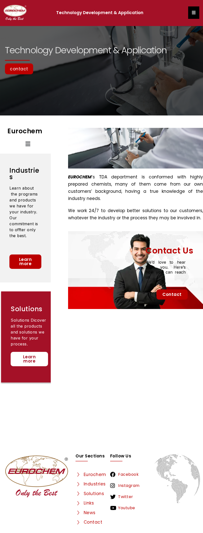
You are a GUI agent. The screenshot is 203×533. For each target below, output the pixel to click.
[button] (28, 144)
